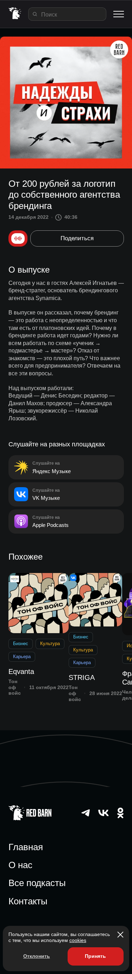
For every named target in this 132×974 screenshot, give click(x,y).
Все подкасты (37, 883)
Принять (95, 956)
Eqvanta (21, 671)
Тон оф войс (14, 687)
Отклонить (36, 956)
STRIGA (82, 677)
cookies (77, 940)
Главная (25, 847)
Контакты (28, 901)
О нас (20, 865)
